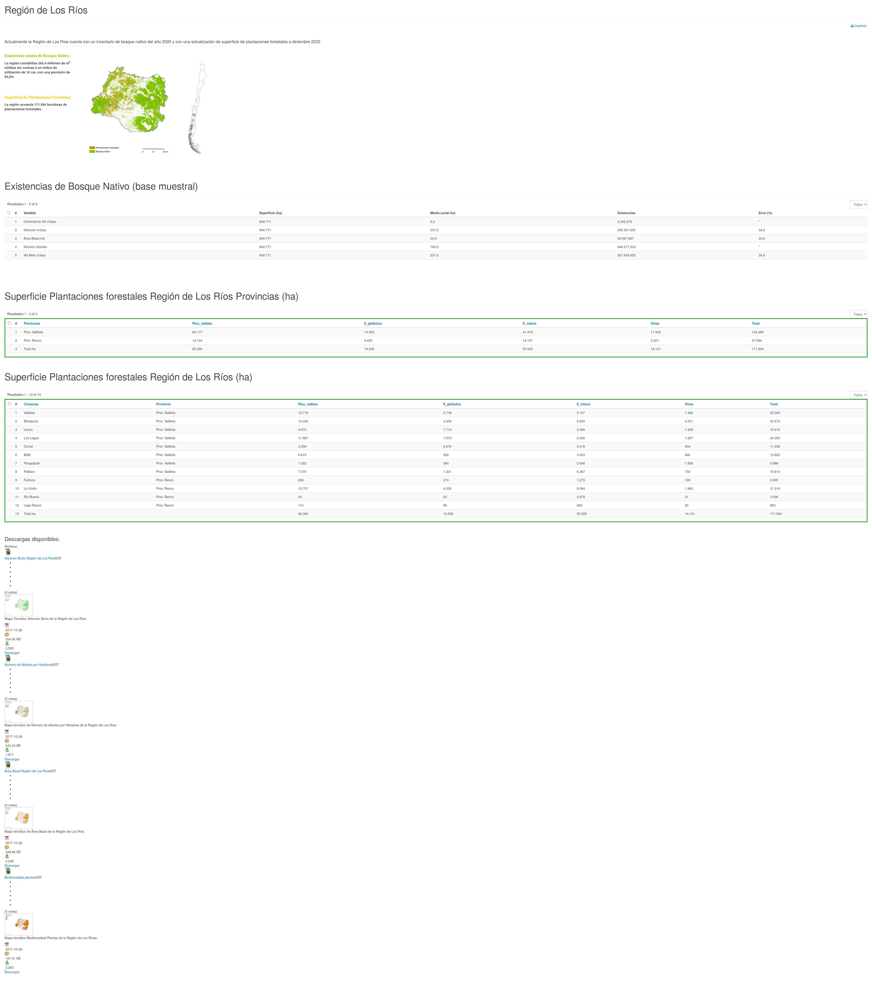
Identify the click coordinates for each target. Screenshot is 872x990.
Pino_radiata (202, 323)
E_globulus (373, 323)
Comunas (31, 404)
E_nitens (529, 323)
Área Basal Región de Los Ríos (27, 771)
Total (756, 323)
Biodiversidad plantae (20, 877)
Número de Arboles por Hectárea (28, 664)
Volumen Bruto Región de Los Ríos (30, 558)
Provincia (163, 404)
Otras (655, 323)
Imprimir (860, 25)
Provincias (32, 323)
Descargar (12, 652)
